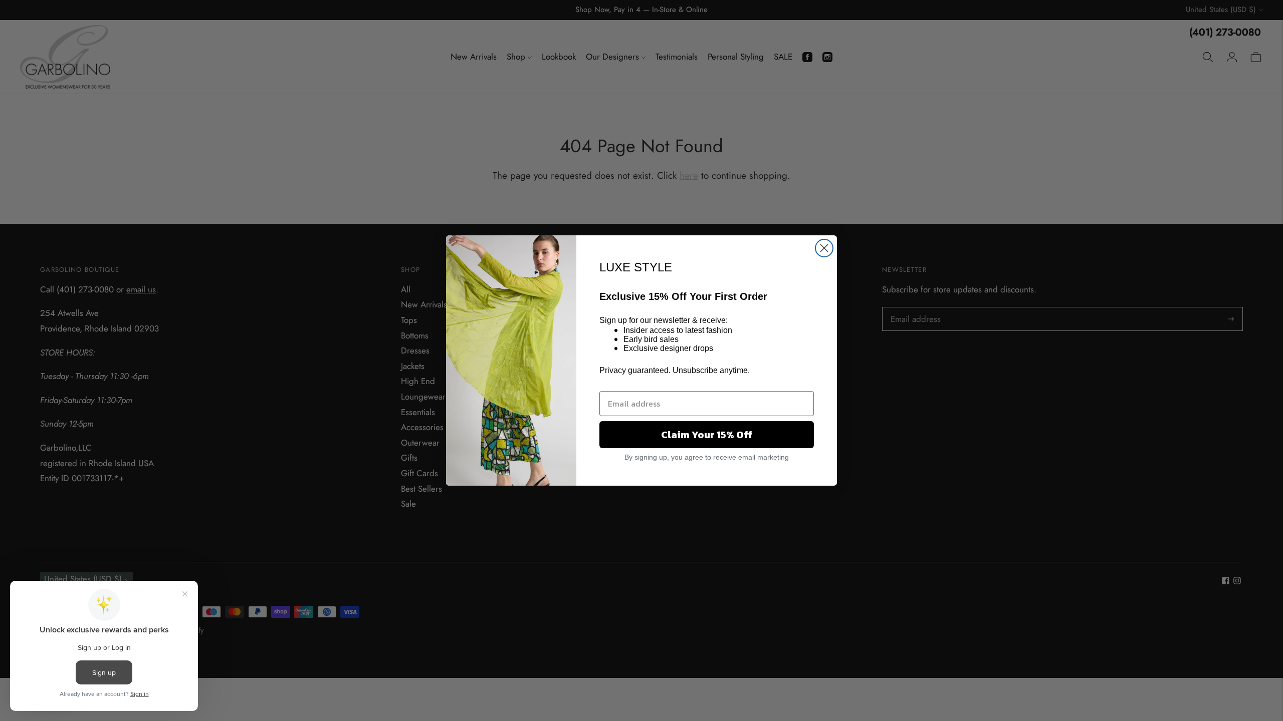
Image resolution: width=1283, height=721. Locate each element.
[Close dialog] (824, 248)
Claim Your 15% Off (706, 434)
